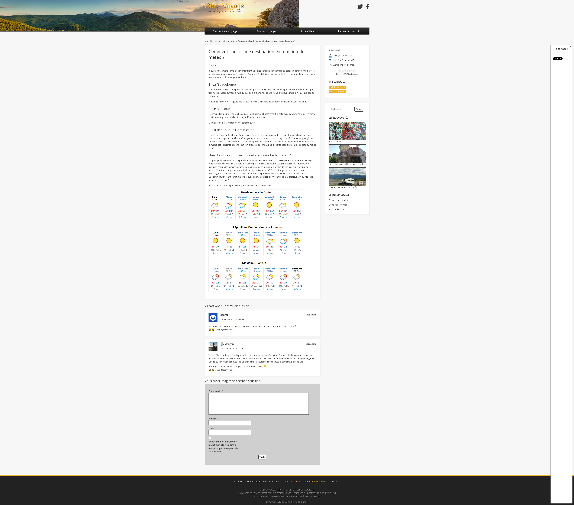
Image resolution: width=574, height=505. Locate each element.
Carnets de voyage (225, 31)
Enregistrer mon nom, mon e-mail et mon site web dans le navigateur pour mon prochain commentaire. (223, 446)
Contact (238, 481)
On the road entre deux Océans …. (345, 187)
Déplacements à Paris (339, 200)
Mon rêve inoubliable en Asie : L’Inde (346, 164)
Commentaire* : (216, 391)
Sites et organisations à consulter (263, 481)
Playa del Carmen (305, 113)
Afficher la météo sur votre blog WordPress (305, 481)
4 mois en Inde (336, 141)
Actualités (307, 31)
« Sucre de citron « (338, 209)
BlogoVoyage (224, 6)
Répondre (311, 314)
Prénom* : (214, 418)
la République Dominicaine (238, 135)
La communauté (348, 31)
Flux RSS (336, 481)
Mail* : (212, 428)
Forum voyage (266, 31)
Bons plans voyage (338, 204)
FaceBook (367, 6)
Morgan (348, 55)
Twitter (360, 6)
